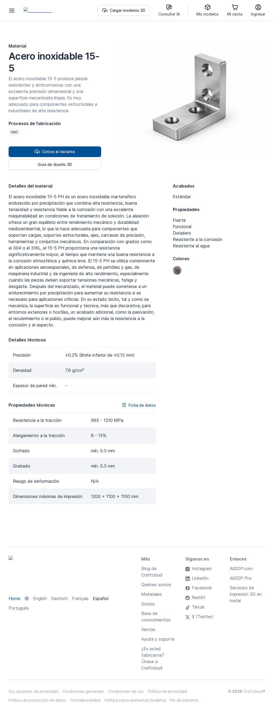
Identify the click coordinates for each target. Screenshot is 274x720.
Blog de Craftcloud (151, 572)
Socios (148, 603)
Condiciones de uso (126, 691)
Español (100, 598)
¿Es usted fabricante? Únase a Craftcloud (152, 658)
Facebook (202, 587)
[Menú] (12, 10)
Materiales (151, 594)
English (40, 598)
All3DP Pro (241, 578)
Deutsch (59, 598)
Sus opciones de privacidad (33, 691)
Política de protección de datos (37, 700)
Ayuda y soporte (157, 639)
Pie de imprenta (184, 700)
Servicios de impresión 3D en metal (246, 594)
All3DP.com (241, 568)
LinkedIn (200, 578)
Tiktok (198, 607)
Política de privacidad (167, 691)
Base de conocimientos (155, 616)
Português (19, 608)
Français (80, 598)
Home (14, 598)
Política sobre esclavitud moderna (135, 700)
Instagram (202, 568)
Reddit (198, 597)
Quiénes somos (156, 584)
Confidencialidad (85, 700)
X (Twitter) (203, 616)
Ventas (148, 629)
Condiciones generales (83, 691)
